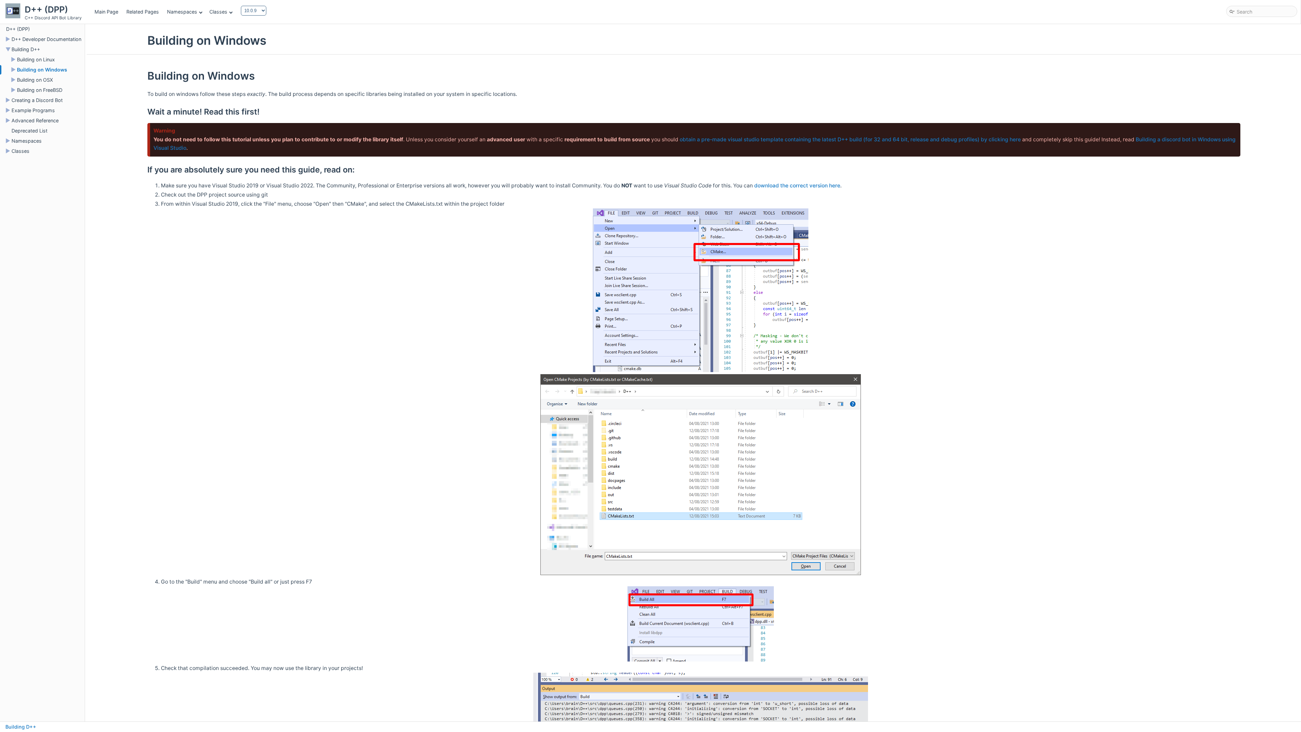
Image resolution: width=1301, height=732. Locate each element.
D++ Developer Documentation (46, 39)
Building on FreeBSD (39, 90)
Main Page (106, 12)
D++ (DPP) (18, 29)
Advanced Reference (35, 120)
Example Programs (33, 110)
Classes (218, 12)
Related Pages (142, 12)
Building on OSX (35, 80)
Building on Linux (36, 59)
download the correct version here (797, 185)
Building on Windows (42, 70)
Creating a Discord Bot (37, 100)
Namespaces (182, 12)
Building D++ (26, 49)
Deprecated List (29, 131)
